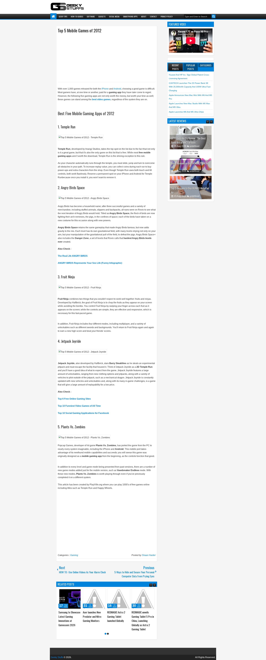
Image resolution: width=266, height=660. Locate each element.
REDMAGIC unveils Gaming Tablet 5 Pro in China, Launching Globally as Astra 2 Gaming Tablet (143, 620)
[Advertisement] (104, 57)
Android (117, 89)
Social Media (114, 16)
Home (53, 16)
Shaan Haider (149, 555)
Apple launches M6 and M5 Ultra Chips (186, 112)
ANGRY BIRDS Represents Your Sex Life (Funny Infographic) (90, 263)
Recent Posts (175, 67)
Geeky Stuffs (57, 657)
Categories (205, 65)
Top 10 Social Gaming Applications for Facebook (83, 413)
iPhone (105, 89)
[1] (105, 634)
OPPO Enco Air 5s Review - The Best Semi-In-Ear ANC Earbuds (188, 140)
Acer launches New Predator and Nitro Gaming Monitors (92, 616)
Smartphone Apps (130, 16)
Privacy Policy (167, 16)
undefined (194, 146)
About (143, 16)
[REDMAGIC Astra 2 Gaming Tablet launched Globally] (118, 599)
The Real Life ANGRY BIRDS (73, 256)
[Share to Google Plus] (78, 591)
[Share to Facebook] (72, 591)
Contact (153, 16)
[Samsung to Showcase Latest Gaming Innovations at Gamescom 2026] (70, 599)
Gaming (74, 555)
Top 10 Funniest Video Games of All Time (79, 406)
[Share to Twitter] (75, 591)
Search (213, 16)
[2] (108, 634)
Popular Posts (190, 67)
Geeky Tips (63, 16)
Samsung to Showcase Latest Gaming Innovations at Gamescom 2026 (69, 618)
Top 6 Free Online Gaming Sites (74, 399)
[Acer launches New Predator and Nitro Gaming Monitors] (94, 599)
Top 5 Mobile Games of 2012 (79, 30)
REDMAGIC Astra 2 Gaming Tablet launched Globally (116, 616)
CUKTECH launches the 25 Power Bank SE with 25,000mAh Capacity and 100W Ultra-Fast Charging (189, 87)
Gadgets (101, 16)
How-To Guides (77, 16)
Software (91, 16)
